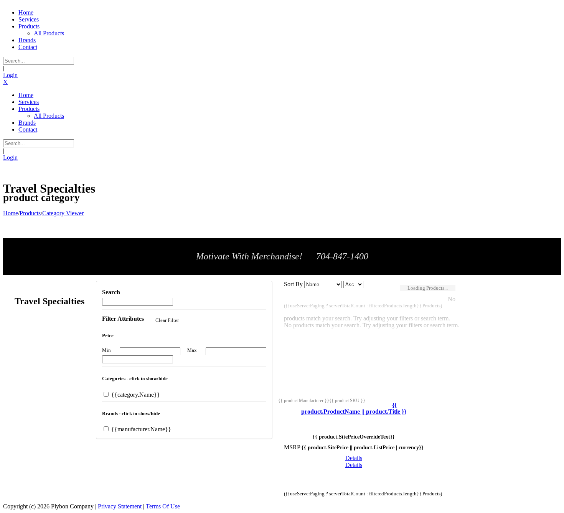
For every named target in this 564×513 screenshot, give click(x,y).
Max (192, 350)
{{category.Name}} (135, 394)
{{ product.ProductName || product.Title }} (353, 408)
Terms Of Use (163, 506)
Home (10, 213)
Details (353, 458)
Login (10, 75)
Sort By (293, 284)
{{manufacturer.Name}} (140, 429)
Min (106, 350)
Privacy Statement (120, 506)
